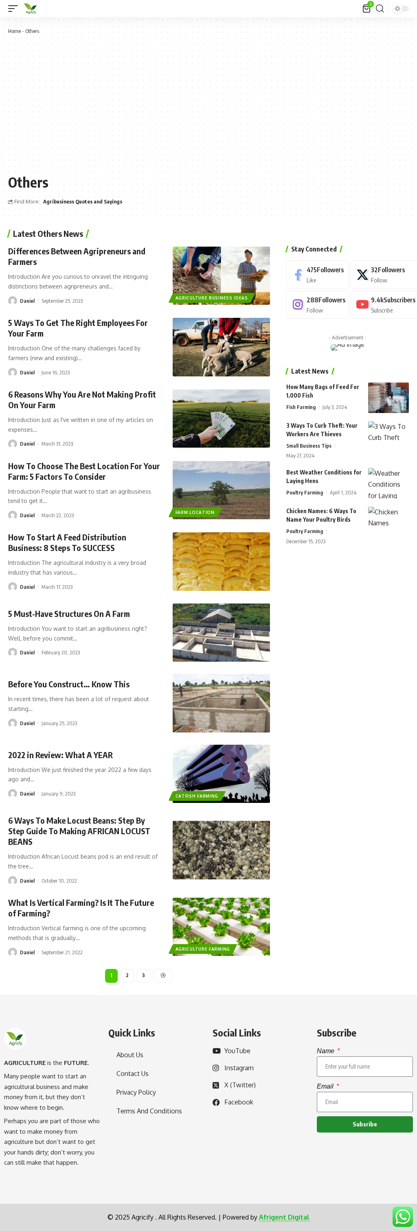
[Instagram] (317, 305)
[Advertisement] (208, 103)
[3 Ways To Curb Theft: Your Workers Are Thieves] (388, 436)
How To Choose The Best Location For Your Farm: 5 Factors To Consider (84, 471)
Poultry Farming (304, 492)
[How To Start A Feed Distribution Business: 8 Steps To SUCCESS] (221, 561)
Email (326, 1086)
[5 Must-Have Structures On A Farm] (221, 632)
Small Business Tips (308, 445)
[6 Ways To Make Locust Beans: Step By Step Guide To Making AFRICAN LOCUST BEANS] (221, 850)
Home (14, 31)
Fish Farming (301, 407)
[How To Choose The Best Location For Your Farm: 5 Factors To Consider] (221, 490)
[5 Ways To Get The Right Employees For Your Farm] (221, 347)
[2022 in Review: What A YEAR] (221, 774)
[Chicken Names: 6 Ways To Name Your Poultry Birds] (388, 522)
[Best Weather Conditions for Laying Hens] (388, 483)
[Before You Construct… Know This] (221, 703)
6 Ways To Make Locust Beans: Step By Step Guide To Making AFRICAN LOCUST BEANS (79, 830)
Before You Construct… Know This (68, 684)
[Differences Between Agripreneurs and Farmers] (221, 276)
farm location (195, 512)
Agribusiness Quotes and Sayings (82, 201)
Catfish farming (197, 796)
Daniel (27, 300)
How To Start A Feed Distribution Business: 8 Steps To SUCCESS (67, 542)
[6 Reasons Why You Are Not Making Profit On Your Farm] (221, 418)
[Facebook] (317, 274)
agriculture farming (203, 949)
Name (326, 1050)
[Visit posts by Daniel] (12, 300)
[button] (15, 8)
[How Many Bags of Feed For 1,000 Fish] (388, 398)
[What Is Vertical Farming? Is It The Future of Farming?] (221, 927)
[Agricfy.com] (30, 8)
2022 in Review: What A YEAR (60, 755)
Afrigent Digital (284, 1217)
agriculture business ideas (212, 297)
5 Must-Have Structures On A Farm (69, 613)
